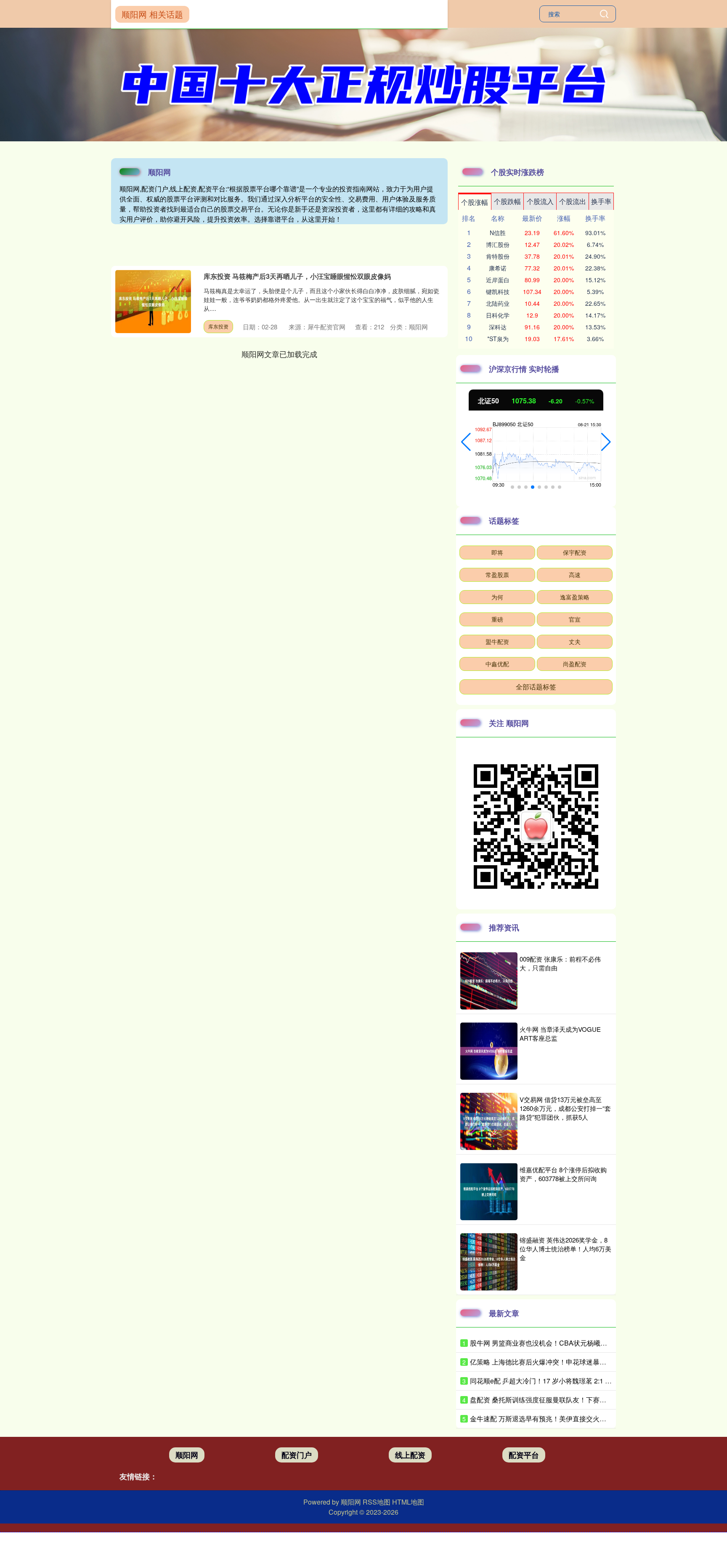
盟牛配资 (497, 641)
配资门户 (296, 1454)
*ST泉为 (498, 338)
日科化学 (497, 315)
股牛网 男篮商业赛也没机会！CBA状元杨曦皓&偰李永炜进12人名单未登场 (581, 1343)
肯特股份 (497, 256)
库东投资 (218, 326)
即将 (497, 552)
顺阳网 (186, 1454)
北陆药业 (497, 303)
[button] (466, 442)
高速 (575, 574)
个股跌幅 (507, 201)
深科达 (498, 327)
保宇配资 (574, 552)
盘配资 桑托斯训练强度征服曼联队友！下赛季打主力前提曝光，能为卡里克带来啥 (592, 1399)
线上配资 (410, 1454)
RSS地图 (376, 1502)
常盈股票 (497, 574)
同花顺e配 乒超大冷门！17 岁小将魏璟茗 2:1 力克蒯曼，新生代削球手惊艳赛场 (588, 1381)
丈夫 (575, 641)
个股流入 (540, 201)
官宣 (575, 619)
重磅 (497, 619)
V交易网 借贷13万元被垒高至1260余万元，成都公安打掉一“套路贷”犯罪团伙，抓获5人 (565, 1108)
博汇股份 (497, 244)
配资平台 (524, 1454)
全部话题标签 (536, 687)
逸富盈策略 (574, 597)
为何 (497, 597)
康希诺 (498, 268)
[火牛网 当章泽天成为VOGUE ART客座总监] (488, 1051)
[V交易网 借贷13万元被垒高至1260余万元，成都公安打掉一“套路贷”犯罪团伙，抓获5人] (488, 1121)
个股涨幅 (474, 202)
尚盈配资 (574, 664)
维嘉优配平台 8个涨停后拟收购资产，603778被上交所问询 (563, 1174)
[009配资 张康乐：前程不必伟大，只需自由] (488, 980)
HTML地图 (408, 1502)
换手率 (601, 201)
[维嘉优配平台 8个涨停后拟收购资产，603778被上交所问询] (488, 1191)
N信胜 (498, 232)
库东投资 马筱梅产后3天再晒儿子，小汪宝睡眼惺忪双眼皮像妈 (297, 276)
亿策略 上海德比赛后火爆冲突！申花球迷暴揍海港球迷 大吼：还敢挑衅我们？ (586, 1362)
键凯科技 (497, 291)
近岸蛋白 (497, 280)
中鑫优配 (497, 664)
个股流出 (572, 201)
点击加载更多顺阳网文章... (279, 353)
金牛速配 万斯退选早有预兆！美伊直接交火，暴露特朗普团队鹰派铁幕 (575, 1418)
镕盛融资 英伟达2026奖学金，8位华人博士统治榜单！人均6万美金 (565, 1248)
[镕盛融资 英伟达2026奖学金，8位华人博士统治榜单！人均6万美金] (488, 1261)
